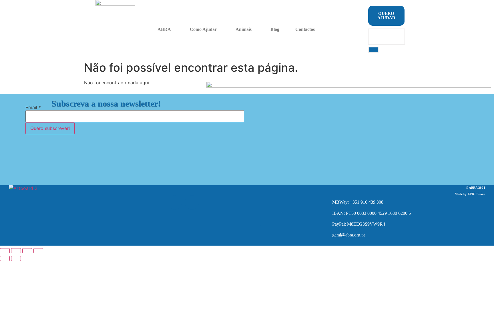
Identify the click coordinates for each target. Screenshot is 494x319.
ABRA (164, 29)
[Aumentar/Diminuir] (5, 250)
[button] (166, 29)
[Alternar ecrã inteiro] (16, 250)
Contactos (305, 29)
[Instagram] (192, 202)
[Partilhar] (27, 250)
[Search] (373, 50)
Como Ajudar (203, 29)
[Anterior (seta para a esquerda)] (5, 258)
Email (33, 107)
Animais (244, 29)
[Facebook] (175, 202)
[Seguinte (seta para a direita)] (16, 258)
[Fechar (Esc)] (38, 250)
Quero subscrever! (50, 128)
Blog (274, 29)
